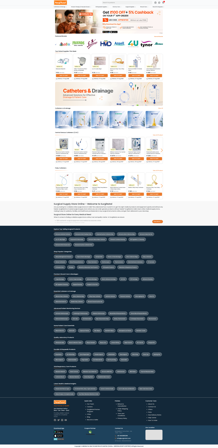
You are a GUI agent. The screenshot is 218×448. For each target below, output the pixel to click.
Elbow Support (59, 359)
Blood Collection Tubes (75, 342)
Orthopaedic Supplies (101, 7)
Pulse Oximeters (92, 262)
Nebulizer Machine (74, 377)
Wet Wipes (97, 330)
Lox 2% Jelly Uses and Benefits (126, 388)
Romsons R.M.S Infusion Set (63, 244)
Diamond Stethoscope (62, 318)
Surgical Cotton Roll (92, 284)
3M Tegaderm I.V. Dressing (137, 239)
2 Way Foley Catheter (94, 296)
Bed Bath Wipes (109, 330)
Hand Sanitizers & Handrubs (135, 262)
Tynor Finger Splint (84, 354)
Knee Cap (145, 354)
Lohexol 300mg (115, 342)
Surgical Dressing (77, 284)
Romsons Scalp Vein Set (146, 234)
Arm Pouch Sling (112, 359)
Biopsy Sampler (91, 342)
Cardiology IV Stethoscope (80, 313)
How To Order (152, 420)
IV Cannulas (151, 262)
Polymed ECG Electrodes (76, 239)
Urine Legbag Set (139, 296)
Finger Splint (85, 359)
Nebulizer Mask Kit (60, 371)
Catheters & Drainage (59, 7)
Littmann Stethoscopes (62, 313)
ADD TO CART (64, 75)
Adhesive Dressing (147, 279)
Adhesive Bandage (92, 279)
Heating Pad (157, 354)
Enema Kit (71, 330)
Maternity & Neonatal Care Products (88, 267)
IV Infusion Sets (60, 267)
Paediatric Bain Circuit (104, 377)
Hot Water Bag (70, 354)
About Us (151, 404)
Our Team (90, 404)
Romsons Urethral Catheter (63, 234)
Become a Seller (92, 420)
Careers (90, 407)
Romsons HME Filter (107, 371)
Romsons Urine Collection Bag (126, 234)
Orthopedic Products (108, 267)
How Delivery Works (154, 415)
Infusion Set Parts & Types (62, 388)
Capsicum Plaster (84, 330)
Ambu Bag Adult (88, 377)
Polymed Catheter (125, 296)
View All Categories (158, 7)
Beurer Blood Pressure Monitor (118, 313)
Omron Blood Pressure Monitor (139, 313)
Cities (89, 414)
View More (157, 221)
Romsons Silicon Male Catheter (97, 239)
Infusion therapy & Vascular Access (80, 7)
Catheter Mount (60, 377)
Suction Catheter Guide (107, 388)
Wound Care (143, 7)
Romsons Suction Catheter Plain (83, 244)
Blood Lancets (152, 318)
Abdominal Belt (72, 359)
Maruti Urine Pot (60, 330)
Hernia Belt (124, 359)
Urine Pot (151, 296)
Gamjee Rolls (99, 256)
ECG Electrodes (87, 318)
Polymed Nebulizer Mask (147, 371)
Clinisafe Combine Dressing (117, 239)
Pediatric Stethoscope (99, 313)
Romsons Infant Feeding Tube (83, 234)
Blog (88, 417)
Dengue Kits (151, 342)
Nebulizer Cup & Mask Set (89, 371)
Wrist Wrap (135, 354)
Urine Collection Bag (78, 296)
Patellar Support (99, 354)
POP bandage (133, 279)
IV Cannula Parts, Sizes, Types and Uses (85, 388)
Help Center (152, 418)
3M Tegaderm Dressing (62, 284)
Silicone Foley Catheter (62, 296)
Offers (150, 409)
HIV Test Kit (140, 342)
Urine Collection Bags (132, 256)
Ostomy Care (116, 7)
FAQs (150, 412)
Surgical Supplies (130, 7)
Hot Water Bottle (97, 359)
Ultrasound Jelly (60, 342)
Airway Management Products (63, 256)
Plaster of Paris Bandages (114, 256)
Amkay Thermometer (119, 318)
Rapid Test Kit (128, 342)
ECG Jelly (75, 318)
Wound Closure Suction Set (95, 301)
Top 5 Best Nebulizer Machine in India (88, 394)
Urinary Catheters (60, 262)
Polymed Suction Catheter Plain (105, 234)
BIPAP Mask (133, 371)
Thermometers (119, 262)
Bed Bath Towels (141, 330)
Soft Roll (123, 279)
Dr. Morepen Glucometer (137, 318)
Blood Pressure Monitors (76, 262)
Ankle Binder (111, 354)
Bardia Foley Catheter (77, 301)
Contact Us (152, 407)
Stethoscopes (106, 262)
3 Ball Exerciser (121, 371)
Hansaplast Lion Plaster (125, 330)
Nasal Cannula (74, 371)
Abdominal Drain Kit (61, 301)
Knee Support (123, 354)
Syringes (71, 267)
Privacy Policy (122, 418)
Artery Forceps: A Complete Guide (64, 394)
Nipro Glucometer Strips (102, 318)
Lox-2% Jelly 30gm (60, 239)
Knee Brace (58, 354)
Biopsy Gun (103, 342)
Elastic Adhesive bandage (109, 279)
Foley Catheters (147, 256)
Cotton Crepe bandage (75, 279)
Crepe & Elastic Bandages (83, 256)
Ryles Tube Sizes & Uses (146, 388)
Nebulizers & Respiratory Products (128, 267)
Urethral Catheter (110, 296)
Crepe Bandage (60, 279)
